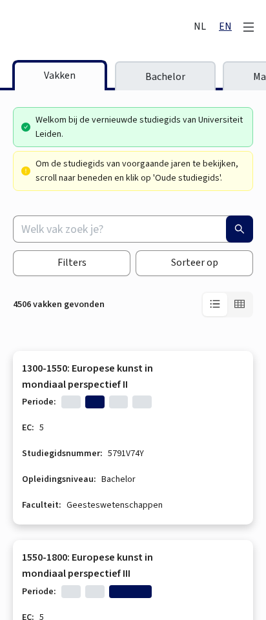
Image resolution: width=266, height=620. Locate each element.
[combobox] (133, 229)
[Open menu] (248, 27)
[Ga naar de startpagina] (97, 27)
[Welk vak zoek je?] (239, 229)
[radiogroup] (227, 304)
